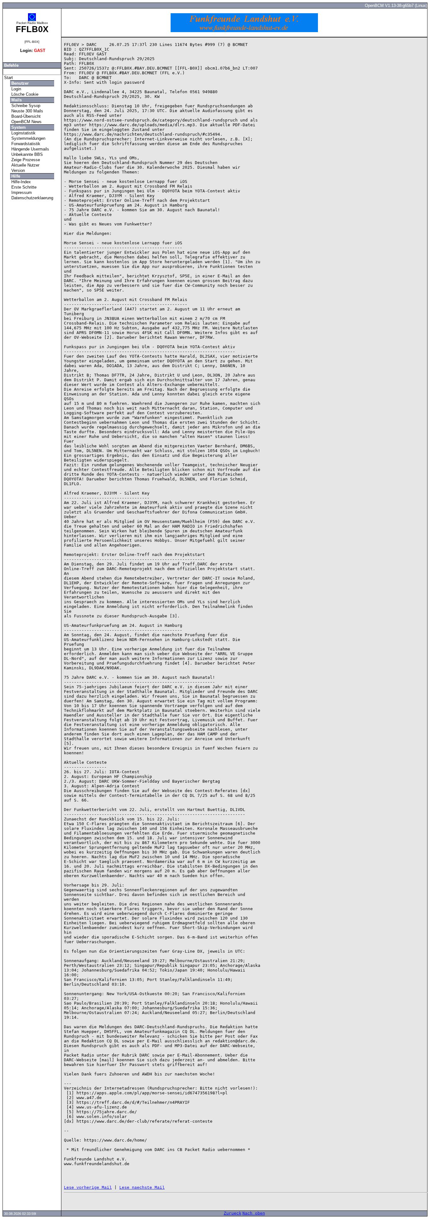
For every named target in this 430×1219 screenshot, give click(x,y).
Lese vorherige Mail (88, 1187)
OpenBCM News (26, 121)
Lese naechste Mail (142, 1187)
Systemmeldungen (27, 138)
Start (8, 77)
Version (17, 170)
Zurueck (232, 1213)
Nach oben (253, 1213)
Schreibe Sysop (25, 105)
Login (15, 89)
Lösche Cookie (24, 94)
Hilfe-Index (20, 181)
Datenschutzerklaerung (31, 198)
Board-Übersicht (25, 116)
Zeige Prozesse (25, 159)
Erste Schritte (23, 187)
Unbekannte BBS (26, 154)
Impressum (21, 192)
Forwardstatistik (25, 143)
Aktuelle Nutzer (24, 165)
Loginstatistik (23, 133)
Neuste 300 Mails (26, 111)
